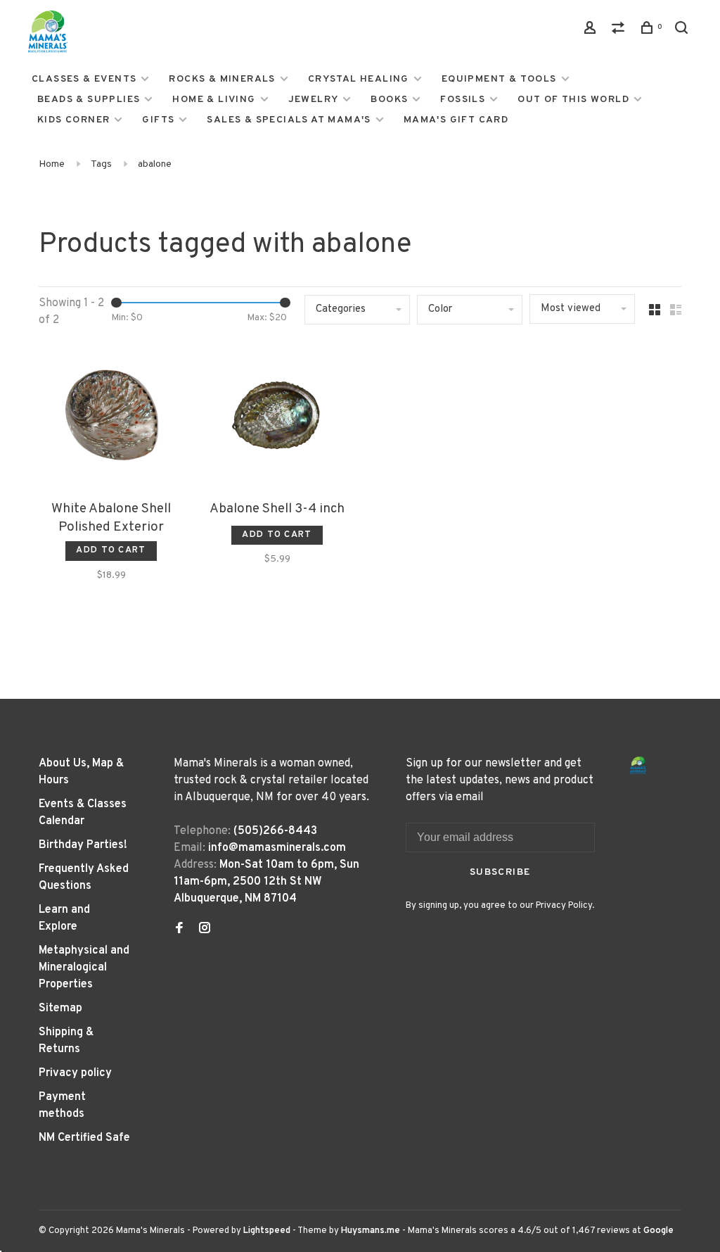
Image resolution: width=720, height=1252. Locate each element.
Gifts (158, 120)
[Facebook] (179, 930)
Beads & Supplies (88, 100)
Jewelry (313, 100)
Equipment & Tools (499, 79)
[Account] (592, 31)
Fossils (462, 100)
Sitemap (60, 1008)
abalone (155, 164)
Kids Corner (73, 120)
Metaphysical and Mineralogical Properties (84, 968)
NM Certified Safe (84, 1138)
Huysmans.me (371, 1231)
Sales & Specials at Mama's (289, 120)
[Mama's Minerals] (638, 765)
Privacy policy (75, 1073)
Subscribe (500, 872)
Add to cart (111, 550)
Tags (101, 164)
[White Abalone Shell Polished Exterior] (111, 418)
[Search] (683, 31)
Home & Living (213, 100)
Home (52, 164)
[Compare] (620, 31)
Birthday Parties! (83, 845)
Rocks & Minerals (222, 79)
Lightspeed (266, 1231)
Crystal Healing (358, 79)
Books (389, 100)
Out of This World (573, 100)
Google (658, 1231)
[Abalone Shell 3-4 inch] (277, 418)
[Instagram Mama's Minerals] (204, 930)
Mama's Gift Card (456, 120)
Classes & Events (84, 79)
